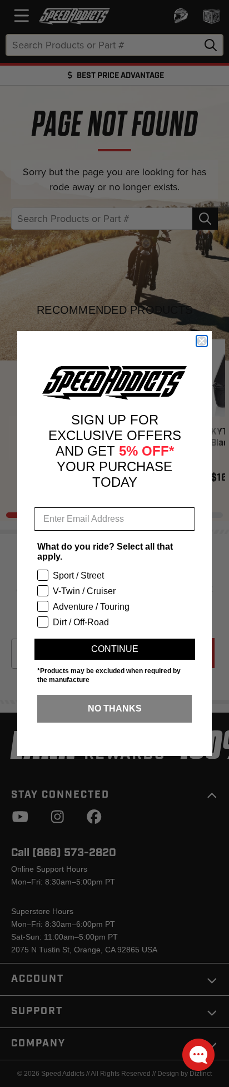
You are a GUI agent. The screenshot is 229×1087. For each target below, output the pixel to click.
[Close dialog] (201, 341)
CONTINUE (114, 649)
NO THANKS (115, 708)
